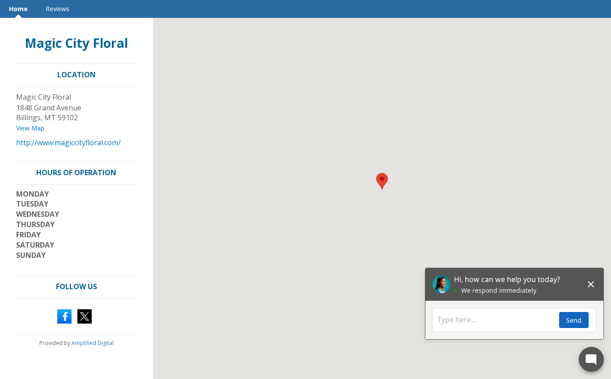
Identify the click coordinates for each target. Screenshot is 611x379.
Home (18, 8)
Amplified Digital (93, 343)
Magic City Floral (76, 42)
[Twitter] (84, 315)
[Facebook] (64, 315)
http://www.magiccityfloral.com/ (68, 142)
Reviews (57, 8)
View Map (30, 128)
